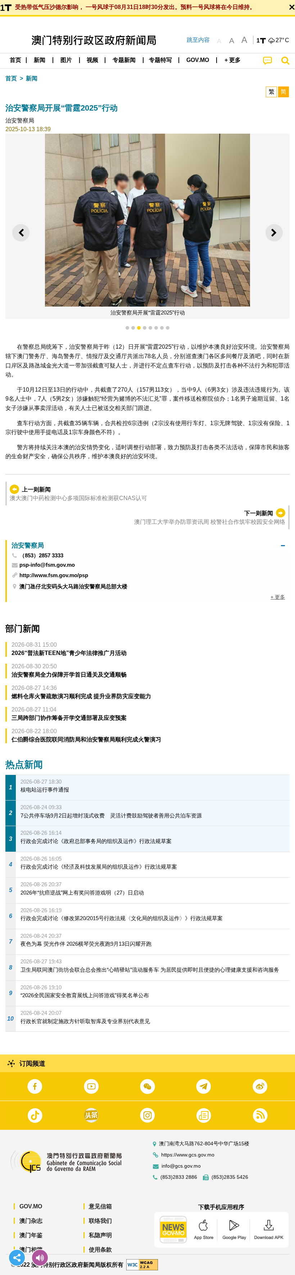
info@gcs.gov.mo (181, 1166)
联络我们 (100, 1221)
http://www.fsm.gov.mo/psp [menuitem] (53, 575)
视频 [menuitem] (92, 60)
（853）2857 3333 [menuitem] (41, 555)
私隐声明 (100, 1235)
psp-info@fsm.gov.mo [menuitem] (47, 565)
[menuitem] (40, 60)
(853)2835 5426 (230, 1177)
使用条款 (100, 1250)
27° (282, 40)
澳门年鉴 (30, 1235)
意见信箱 (100, 1206)
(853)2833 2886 (178, 1177)
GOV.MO (30, 1206)
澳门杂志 (30, 1221)
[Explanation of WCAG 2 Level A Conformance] (142, 1264)
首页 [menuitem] (15, 60)
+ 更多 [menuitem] (278, 597)
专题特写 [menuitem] (160, 60)
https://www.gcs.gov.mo (187, 1155)
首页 (11, 78)
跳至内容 (198, 40)
